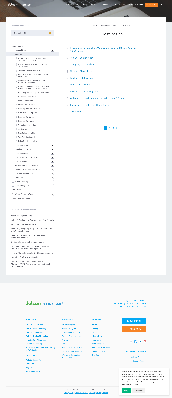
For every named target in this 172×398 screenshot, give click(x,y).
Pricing (95, 328)
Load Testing (17, 46)
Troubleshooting (21, 182)
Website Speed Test (34, 360)
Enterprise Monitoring (101, 347)
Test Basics (19, 54)
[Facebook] (131, 341)
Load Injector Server (26, 117)
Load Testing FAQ (22, 186)
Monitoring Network (100, 344)
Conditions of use (81, 393)
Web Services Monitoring (36, 328)
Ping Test (29, 367)
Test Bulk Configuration (81, 57)
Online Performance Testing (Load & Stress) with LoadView (32, 59)
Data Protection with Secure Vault (28, 169)
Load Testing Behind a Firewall (27, 157)
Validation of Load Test (27, 125)
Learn (64, 344)
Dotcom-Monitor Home (35, 325)
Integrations (97, 340)
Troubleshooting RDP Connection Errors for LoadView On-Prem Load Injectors (30, 247)
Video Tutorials (91, 5)
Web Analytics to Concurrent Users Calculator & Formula (98, 98)
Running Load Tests (23, 149)
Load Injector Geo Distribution (30, 109)
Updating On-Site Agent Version (25, 257)
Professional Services (71, 332)
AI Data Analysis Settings (22, 216)
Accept (126, 391)
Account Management (21, 198)
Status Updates (135, 5)
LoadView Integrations (24, 173)
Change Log (120, 5)
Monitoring (16, 190)
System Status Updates (71, 336)
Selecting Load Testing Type (84, 91)
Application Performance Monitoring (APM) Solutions (40, 348)
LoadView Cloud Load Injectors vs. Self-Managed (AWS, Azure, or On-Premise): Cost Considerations (30, 264)
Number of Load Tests (81, 71)
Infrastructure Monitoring (36, 340)
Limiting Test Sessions (81, 78)
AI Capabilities (20, 50)
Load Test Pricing (22, 161)
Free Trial (151, 5)
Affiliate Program (68, 325)
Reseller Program (69, 328)
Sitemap (105, 393)
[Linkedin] (140, 341)
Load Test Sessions (80, 84)
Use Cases (19, 177)
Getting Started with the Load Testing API (29, 242)
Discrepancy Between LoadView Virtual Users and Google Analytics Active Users (33, 88)
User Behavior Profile (26, 133)
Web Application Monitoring (37, 336)
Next (115, 128)
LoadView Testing (136, 357)
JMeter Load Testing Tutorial (73, 347)
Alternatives (67, 340)
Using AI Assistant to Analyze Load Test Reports (32, 220)
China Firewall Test (33, 364)
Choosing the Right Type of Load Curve (89, 105)
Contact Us (96, 332)
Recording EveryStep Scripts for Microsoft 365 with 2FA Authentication (31, 229)
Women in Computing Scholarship (71, 356)
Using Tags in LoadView (82, 64)
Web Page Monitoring (34, 332)
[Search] (50, 33)
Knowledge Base (73, 5)
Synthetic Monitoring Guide (73, 351)
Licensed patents (95, 393)
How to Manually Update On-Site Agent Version (32, 253)
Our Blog (95, 355)
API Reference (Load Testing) (26, 165)
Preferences (138, 391)
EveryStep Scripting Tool (22, 194)
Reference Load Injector (27, 113)
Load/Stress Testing (34, 344)
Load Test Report (21, 153)
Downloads (106, 5)
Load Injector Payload (26, 121)
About (94, 325)
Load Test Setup (21, 145)
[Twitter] (135, 341)
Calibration (75, 111)
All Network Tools (33, 371)
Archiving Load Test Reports (23, 224)
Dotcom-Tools (138, 361)
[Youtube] (145, 341)
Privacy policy (69, 393)
